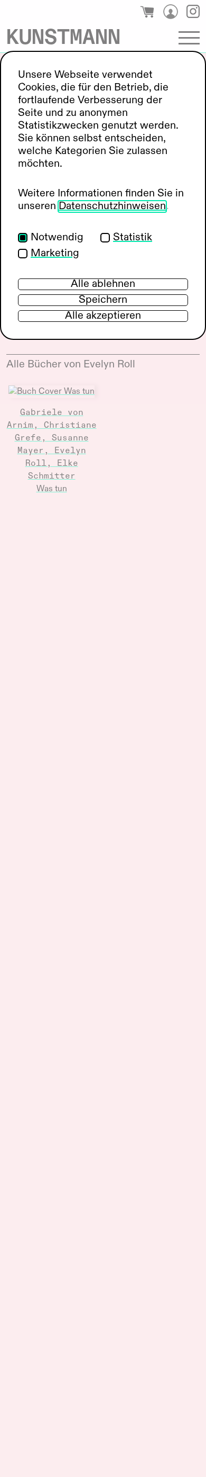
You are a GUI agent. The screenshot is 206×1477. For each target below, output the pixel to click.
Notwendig (57, 237)
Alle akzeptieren (103, 316)
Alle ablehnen (103, 284)
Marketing (55, 253)
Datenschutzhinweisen (112, 206)
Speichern (103, 300)
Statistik (132, 237)
